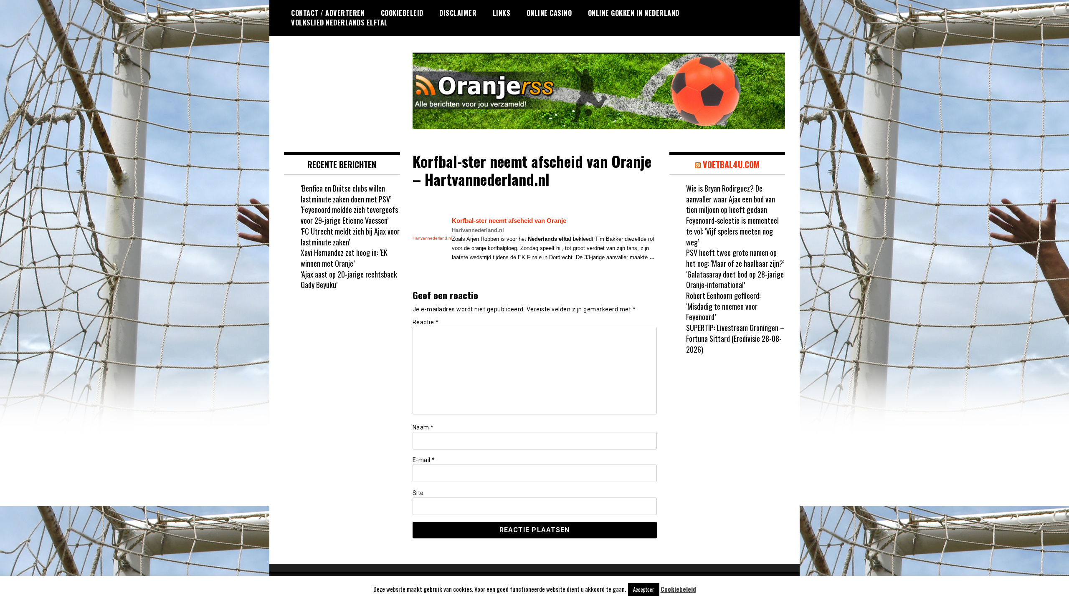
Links (502, 13)
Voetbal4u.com (731, 164)
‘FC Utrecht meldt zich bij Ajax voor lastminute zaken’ (350, 236)
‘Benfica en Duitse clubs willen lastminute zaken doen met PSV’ (346, 194)
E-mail (424, 460)
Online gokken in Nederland (633, 13)
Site (418, 493)
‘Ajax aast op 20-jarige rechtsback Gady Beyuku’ (349, 279)
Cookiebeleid (402, 13)
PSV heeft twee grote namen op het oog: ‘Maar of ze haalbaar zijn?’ (735, 258)
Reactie (426, 322)
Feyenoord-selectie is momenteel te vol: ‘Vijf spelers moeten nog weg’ (732, 231)
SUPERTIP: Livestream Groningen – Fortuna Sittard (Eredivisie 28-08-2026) (735, 338)
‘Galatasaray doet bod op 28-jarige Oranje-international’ (735, 279)
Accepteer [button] (643, 589)
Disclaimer (457, 13)
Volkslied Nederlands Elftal (339, 23)
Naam (423, 427)
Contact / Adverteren (328, 13)
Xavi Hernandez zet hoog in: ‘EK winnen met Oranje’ (344, 258)
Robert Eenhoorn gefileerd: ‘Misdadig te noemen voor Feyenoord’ (723, 306)
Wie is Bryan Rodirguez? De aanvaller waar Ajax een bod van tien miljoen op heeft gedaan (730, 199)
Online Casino (549, 13)
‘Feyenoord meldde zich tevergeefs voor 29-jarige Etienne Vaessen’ (349, 215)
